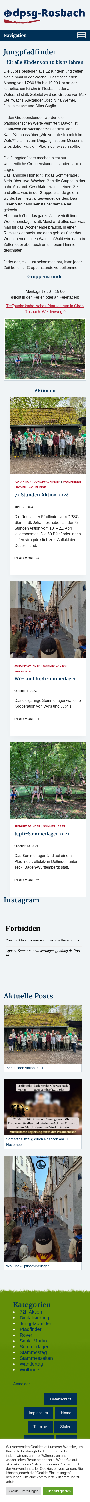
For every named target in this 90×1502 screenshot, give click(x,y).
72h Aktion (23, 481)
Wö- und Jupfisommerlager (45, 679)
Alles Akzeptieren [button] (58, 1491)
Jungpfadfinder (47, 481)
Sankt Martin (33, 1340)
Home (66, 1413)
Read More (26, 558)
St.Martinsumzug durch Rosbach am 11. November (38, 1142)
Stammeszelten (36, 1358)
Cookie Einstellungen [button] (23, 1491)
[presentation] (48, 435)
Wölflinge (37, 487)
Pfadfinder (72, 481)
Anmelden (22, 1384)
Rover (21, 487)
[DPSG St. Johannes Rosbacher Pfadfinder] (45, 16)
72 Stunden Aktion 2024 (41, 495)
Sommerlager (54, 665)
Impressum (38, 1413)
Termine (40, 1427)
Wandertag (31, 1364)
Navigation (15, 35)
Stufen (65, 1427)
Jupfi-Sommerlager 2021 (41, 834)
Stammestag (33, 1352)
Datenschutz (60, 1399)
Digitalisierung (34, 1317)
